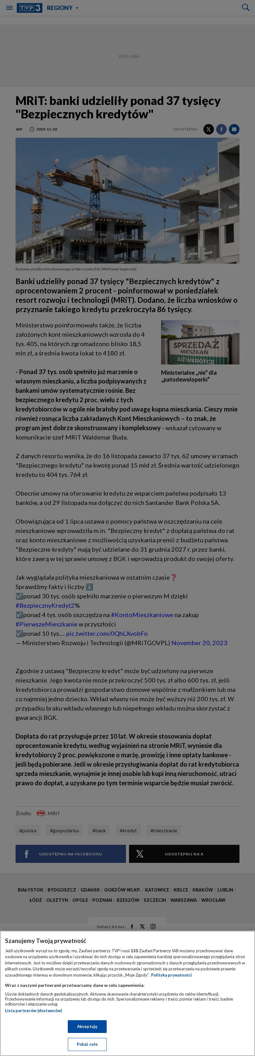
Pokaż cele (87, 1044)
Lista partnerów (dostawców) (33, 1010)
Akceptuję (87, 1026)
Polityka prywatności (171, 975)
